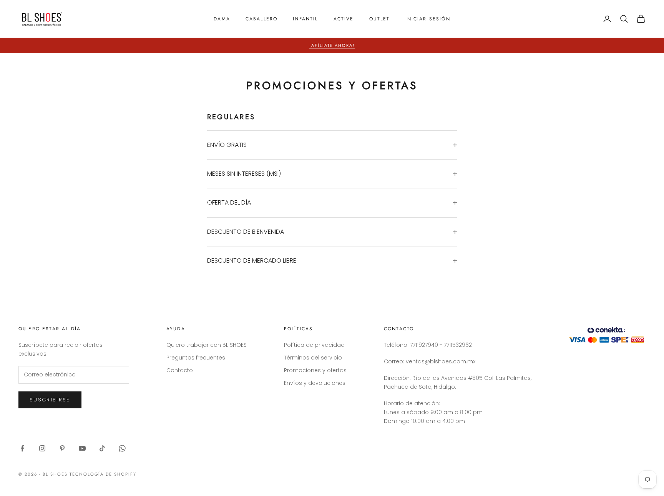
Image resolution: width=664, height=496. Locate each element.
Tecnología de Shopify (103, 474)
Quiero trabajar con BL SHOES (206, 345)
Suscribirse (50, 399)
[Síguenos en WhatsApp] (122, 448)
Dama (222, 18)
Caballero (261, 18)
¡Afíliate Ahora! (332, 45)
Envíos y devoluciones (314, 383)
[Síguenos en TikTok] (102, 448)
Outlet (379, 18)
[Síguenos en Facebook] (22, 448)
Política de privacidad (314, 345)
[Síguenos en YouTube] (82, 448)
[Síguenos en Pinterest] (62, 448)
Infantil (305, 18)
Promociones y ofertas (315, 370)
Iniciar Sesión (427, 18)
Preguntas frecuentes (195, 357)
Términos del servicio (313, 357)
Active (344, 18)
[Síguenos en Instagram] (42, 448)
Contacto (179, 370)
